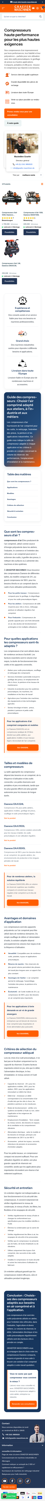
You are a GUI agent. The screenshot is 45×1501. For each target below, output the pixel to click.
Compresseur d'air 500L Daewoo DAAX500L (9, 213)
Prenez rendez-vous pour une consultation (19, 113)
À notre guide (13, 123)
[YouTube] (4, 1481)
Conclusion (12, 517)
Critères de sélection (15, 505)
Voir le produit (10, 818)
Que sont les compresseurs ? (19, 481)
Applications (12, 487)
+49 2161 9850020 (12, 1435)
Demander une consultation (23, 1404)
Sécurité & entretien (15, 511)
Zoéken (40, 16)
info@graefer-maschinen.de (23, 168)
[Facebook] (12, 1481)
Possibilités (9, 232)
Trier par (16, 175)
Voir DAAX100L (23, 903)
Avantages (11, 499)
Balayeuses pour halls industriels (14, 1474)
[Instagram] (20, 1481)
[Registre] (37, 8)
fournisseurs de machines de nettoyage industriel (20, 1471)
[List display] (42, 184)
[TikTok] (27, 1481)
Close (22, 1445)
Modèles (10, 493)
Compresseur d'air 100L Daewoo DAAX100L (33, 213)
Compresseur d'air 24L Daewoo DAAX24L (11, 264)
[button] (2, 2)
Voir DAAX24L (22, 748)
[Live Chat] (9, 1496)
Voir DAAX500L (23, 1034)
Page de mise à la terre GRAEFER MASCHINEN (20, 1454)
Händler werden (9, 1487)
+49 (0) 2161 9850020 (23, 164)
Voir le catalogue (3, 8)
